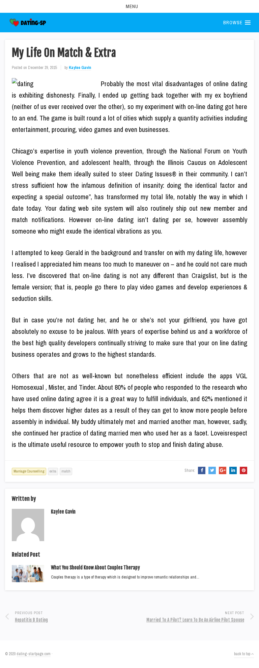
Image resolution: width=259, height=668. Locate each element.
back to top (242, 654)
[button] (129, 6)
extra (53, 471)
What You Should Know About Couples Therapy (95, 567)
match (65, 471)
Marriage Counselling (29, 471)
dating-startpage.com (34, 654)
